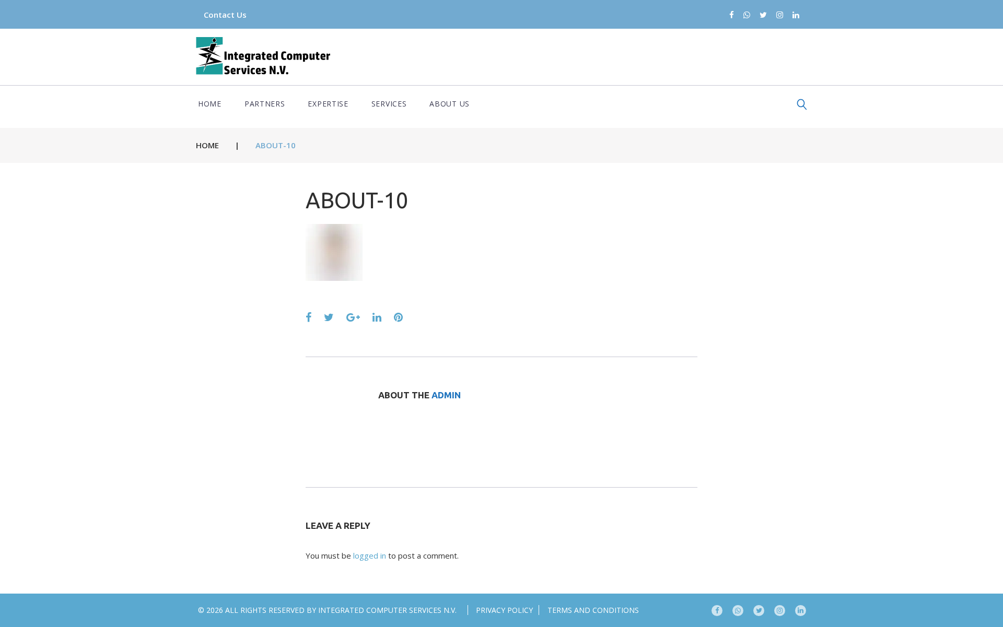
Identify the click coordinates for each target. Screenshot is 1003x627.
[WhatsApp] (746, 15)
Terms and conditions (593, 610)
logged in (369, 555)
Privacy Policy (504, 610)
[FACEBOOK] (717, 610)
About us (449, 104)
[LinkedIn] (795, 15)
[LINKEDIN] (800, 610)
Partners (264, 104)
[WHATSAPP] (737, 610)
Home (209, 104)
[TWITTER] (758, 610)
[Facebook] (731, 15)
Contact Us (225, 14)
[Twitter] (763, 15)
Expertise (328, 104)
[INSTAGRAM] (779, 610)
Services (389, 104)
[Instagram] (779, 15)
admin (446, 395)
